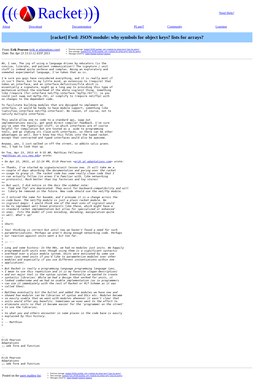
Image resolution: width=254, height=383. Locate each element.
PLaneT (139, 26)
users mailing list (30, 375)
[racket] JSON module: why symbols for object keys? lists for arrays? (111, 49)
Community (174, 26)
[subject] (100, 54)
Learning (221, 26)
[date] (87, 54)
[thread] (93, 54)
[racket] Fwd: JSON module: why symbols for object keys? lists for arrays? (111, 51)
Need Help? (226, 13)
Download (35, 26)
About (6, 26)
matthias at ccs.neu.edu (21, 155)
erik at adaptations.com (44, 49)
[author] (107, 54)
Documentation (81, 26)
